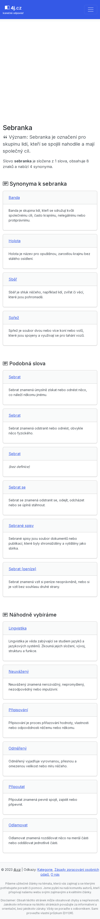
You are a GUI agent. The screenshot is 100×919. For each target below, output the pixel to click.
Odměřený (18, 748)
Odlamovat (18, 825)
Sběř (13, 279)
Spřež (14, 317)
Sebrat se (17, 487)
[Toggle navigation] (90, 9)
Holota (14, 240)
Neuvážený (19, 671)
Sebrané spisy (21, 525)
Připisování (18, 710)
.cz (13, 9)
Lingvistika (18, 628)
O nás (55, 874)
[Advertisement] (50, 71)
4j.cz (17, 870)
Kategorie (45, 870)
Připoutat (17, 786)
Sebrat (14, 377)
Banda (14, 197)
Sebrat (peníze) (22, 569)
